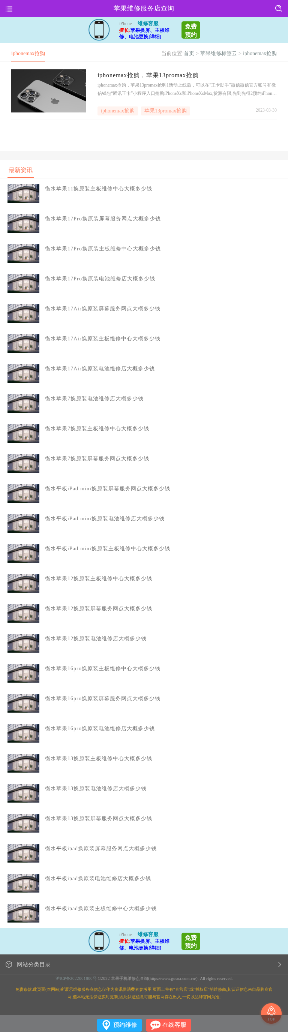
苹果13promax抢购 (165, 111)
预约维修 (125, 1025)
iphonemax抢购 (260, 53)
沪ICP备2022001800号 (76, 978)
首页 (189, 53)
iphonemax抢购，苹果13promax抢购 (148, 75)
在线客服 (174, 1025)
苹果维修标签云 (218, 53)
